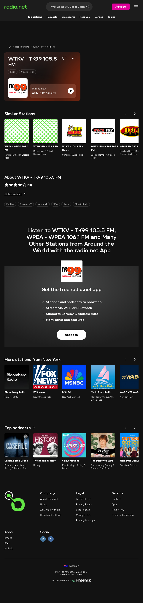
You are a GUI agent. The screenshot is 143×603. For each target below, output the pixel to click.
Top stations (35, 17)
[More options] (74, 58)
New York (42, 204)
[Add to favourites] (64, 58)
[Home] (9, 46)
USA (55, 204)
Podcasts (52, 17)
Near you (85, 17)
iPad (6, 543)
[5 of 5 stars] (24, 185)
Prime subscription (123, 515)
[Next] (135, 112)
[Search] (88, 6)
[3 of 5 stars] (15, 185)
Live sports (68, 17)
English (10, 204)
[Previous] (125, 112)
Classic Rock (27, 72)
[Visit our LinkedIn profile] (43, 539)
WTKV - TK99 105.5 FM (44, 93)
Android (8, 548)
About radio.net (49, 499)
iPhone (8, 538)
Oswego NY (26, 204)
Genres (99, 17)
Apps (114, 504)
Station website (13, 194)
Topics (111, 17)
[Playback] (71, 91)
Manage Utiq (83, 515)
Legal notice (83, 510)
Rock (12, 72)
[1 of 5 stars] (6, 185)
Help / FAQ (118, 510)
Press (43, 504)
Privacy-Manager (85, 520)
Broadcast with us (50, 515)
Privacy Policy (84, 504)
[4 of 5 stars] (20, 185)
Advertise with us (50, 510)
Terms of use (83, 499)
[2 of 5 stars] (11, 185)
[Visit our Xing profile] (50, 539)
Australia (73, 566)
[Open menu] (136, 6)
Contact (116, 499)
